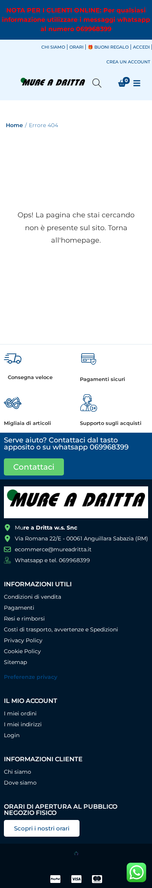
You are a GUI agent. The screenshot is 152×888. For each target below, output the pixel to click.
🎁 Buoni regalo (108, 47)
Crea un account (128, 62)
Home (14, 125)
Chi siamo (53, 47)
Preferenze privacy (30, 676)
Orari (76, 47)
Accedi (141, 47)
